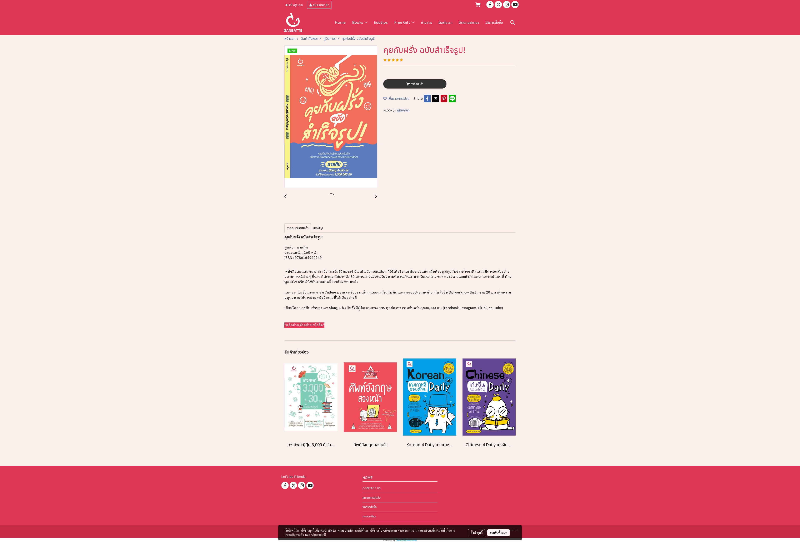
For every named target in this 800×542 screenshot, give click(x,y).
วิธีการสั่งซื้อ (494, 22)
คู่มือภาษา (403, 110)
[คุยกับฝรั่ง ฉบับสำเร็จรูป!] (331, 117)
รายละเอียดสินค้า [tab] (298, 228)
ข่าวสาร (426, 22)
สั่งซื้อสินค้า (416, 84)
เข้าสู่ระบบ (295, 4)
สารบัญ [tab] (318, 227)
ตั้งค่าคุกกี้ (476, 533)
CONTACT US (371, 488)
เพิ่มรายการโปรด (398, 98)
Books (358, 22)
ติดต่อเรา (445, 22)
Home (340, 22)
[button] (512, 23)
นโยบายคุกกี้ (318, 535)
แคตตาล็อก (369, 516)
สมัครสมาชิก (320, 4)
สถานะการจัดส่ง (371, 498)
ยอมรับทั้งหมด (498, 533)
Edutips (381, 22)
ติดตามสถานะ (469, 22)
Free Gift (402, 22)
